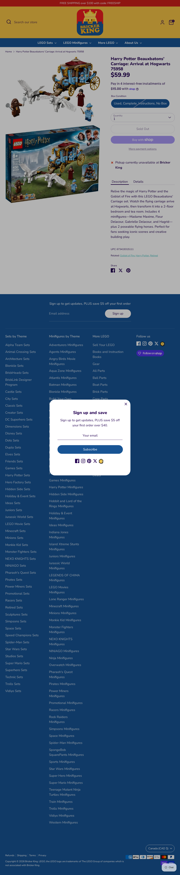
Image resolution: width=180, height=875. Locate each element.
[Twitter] (95, 461)
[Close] (126, 404)
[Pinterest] (89, 461)
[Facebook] (77, 461)
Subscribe (90, 449)
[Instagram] (83, 461)
